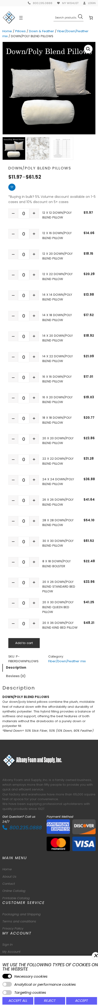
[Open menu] (21, 18)
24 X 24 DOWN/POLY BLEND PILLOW (58, 481)
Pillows (20, 31)
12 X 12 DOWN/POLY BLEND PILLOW (57, 215)
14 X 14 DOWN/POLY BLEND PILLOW (57, 297)
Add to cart (24, 643)
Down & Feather (41, 31)
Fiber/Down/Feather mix (67, 661)
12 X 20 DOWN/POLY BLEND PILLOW (57, 256)
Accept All (18, 1000)
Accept (81, 1000)
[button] (88, 49)
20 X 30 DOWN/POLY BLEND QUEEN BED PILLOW (58, 607)
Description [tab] (16, 667)
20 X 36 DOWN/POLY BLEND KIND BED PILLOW (60, 625)
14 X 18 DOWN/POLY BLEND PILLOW (57, 317)
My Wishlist (70, 3)
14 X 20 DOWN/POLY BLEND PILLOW (57, 338)
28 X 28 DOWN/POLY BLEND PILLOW (58, 522)
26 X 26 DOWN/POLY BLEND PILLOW (58, 502)
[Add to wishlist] (11, 187)
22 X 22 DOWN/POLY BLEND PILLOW (58, 461)
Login (92, 3)
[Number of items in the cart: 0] (91, 18)
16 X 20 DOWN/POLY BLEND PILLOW (57, 399)
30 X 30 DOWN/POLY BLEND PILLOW (58, 543)
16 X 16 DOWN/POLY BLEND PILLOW (57, 379)
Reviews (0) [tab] (15, 676)
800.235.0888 (42, 3)
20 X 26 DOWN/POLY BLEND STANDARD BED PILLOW (58, 587)
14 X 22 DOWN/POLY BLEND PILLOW (57, 358)
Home (7, 31)
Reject (50, 1000)
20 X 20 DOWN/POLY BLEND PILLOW (58, 440)
